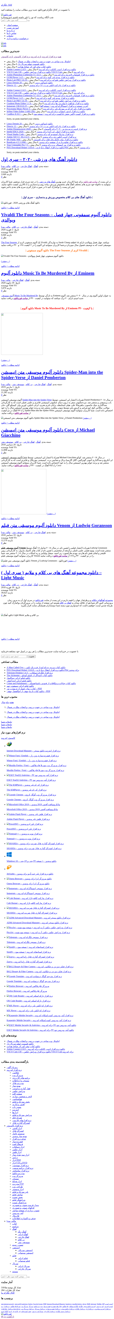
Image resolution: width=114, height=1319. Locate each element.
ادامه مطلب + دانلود (10, 208)
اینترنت (15, 1110)
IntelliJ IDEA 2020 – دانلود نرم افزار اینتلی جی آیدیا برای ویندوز (41, 131)
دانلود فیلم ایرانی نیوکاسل (18, 678)
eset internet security (7, 1304)
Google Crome (38, 1304)
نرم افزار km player (14, 1309)
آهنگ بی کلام (65, 603)
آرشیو (111, 1304)
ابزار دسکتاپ (18, 1147)
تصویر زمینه (17, 1245)
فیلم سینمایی (24, 1261)
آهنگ (36, 166)
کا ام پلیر (15, 1311)
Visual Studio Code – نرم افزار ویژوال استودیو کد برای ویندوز (40, 134)
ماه (7, 702)
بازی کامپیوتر (7, 56)
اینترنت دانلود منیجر (89, 1306)
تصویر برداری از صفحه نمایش (25, 1210)
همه (59, 56)
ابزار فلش (16, 1152)
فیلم (14, 1255)
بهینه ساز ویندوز (19, 1136)
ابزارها (15, 1112)
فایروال (15, 1216)
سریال (15, 1263)
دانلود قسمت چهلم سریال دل (31, 64)
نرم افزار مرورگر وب (27, 1309)
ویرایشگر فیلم (18, 1200)
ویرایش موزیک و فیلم (22, 1115)
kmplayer (69, 1304)
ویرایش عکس (18, 1091)
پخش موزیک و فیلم (21, 1102)
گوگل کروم (4, 1311)
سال (3, 702)
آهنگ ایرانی (23, 1234)
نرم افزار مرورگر (40, 1309)
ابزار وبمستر (18, 1189)
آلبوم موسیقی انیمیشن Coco (14, 457)
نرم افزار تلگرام (80, 1309)
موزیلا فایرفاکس (15, 1306)
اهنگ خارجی (26, 166)
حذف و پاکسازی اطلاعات (24, 1218)
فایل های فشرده (56, 1306)
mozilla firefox (77, 1304)
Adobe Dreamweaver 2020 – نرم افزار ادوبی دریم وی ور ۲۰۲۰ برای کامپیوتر (47, 129)
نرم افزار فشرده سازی (53, 1309)
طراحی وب (17, 1186)
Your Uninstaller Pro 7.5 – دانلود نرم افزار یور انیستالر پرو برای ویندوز (43, 145)
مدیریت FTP (18, 1184)
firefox (30, 1304)
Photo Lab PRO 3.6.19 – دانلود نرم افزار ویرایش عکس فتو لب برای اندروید (46, 80)
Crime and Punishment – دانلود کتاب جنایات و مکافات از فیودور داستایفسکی (41, 683)
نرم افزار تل (90, 1309)
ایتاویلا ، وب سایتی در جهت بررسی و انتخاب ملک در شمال (44, 61)
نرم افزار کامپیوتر (22, 56)
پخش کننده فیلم (26, 1311)
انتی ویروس (100, 1306)
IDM (44, 1304)
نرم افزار (7, 1306)
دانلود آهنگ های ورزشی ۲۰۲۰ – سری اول (39, 159)
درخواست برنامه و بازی (17, 38)
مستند (15, 1271)
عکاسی (15, 1072)
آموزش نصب (13, 28)
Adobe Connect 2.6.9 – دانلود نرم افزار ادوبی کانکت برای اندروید (41, 69)
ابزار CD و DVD (19, 1163)
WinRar (99, 1304)
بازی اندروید (36, 56)
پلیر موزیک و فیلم (20, 1192)
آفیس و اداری (18, 1104)
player (84, 1304)
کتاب (14, 1224)
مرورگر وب (17, 1075)
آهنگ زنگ (22, 1232)
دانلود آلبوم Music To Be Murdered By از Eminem (47, 273)
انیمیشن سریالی (25, 1250)
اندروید (4, 738)
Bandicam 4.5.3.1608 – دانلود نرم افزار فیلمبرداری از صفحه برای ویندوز (45, 142)
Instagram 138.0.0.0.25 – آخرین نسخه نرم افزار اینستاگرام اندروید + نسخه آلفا (47, 106)
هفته (11, 702)
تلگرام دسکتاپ (73, 1306)
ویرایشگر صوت (19, 1202)
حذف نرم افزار (19, 1139)
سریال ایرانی (24, 1266)
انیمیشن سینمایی (25, 1253)
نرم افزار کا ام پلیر (49, 1311)
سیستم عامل (18, 1133)
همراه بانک (17, 1118)
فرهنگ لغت (17, 1144)
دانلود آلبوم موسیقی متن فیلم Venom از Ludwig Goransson (56, 525)
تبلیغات (10, 36)
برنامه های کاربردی (21, 1078)
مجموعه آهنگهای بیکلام (102, 600)
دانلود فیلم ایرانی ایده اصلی (19, 681)
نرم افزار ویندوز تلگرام (63, 1311)
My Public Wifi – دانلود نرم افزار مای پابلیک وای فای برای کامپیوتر (42, 139)
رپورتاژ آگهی (12, 1067)
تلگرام (81, 1306)
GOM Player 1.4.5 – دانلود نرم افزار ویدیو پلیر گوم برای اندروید (40, 77)
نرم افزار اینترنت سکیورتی (102, 1309)
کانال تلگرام (6, 5)
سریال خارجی (24, 1269)
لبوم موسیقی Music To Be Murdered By (19, 295)
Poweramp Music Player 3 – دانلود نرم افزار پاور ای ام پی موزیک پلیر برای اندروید (49, 109)
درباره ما (11, 30)
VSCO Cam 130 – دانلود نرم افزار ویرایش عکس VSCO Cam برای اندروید (46, 72)
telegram (93, 1304)
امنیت (107, 1304)
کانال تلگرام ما (8, 1293)
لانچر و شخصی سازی (22, 1096)
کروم (10, 1311)
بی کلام (15, 166)
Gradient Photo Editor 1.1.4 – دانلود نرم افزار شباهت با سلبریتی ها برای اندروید (48, 103)
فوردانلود (39, 600)
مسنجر (15, 1179)
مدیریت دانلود (18, 1173)
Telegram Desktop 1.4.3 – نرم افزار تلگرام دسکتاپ (30, 673)
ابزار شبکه (17, 1181)
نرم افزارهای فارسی (21, 1120)
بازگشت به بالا (7, 1316)
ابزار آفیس (17, 1128)
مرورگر (31, 1306)
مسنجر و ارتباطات (20, 1080)
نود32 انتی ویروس (37, 1311)
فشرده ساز (17, 1141)
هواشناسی (17, 1099)
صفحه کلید (17, 1094)
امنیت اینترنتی (108, 1306)
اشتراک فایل (18, 1131)
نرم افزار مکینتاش (20, 1171)
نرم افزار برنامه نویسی (22, 1168)
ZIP (103, 1304)
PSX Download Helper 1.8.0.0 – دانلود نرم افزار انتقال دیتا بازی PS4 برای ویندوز (48, 147)
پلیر (19, 1311)
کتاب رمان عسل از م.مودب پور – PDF (24, 688)
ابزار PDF (16, 1160)
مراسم (15, 1226)
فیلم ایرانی (23, 1258)
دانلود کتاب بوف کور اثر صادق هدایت (34, 67)
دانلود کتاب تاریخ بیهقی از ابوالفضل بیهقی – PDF (28, 691)
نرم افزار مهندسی (20, 1165)
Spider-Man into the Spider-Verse (37, 400)
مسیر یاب (16, 1107)
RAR (88, 1304)
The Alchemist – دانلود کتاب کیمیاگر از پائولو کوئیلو (29, 675)
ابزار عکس (17, 1149)
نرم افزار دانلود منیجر (68, 1309)
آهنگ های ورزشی (47, 182)
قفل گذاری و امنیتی (21, 1088)
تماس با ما (11, 33)
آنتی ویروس (17, 1213)
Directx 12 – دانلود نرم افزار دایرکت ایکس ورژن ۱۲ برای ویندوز (41, 85)
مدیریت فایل (18, 1083)
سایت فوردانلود (90, 182)
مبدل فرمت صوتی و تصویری (25, 1205)
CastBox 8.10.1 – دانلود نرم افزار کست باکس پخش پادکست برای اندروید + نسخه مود (51, 114)
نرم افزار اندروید (49, 56)
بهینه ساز (16, 1086)
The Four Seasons (9, 242)
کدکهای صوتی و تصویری (23, 1208)
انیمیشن (16, 1247)
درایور (15, 1157)
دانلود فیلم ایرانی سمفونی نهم (20, 686)
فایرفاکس (65, 1306)
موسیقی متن (18, 384)
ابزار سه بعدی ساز (20, 1155)
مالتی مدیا (5, 166)
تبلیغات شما (6, 722)
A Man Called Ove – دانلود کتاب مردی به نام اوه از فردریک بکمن (36, 667)
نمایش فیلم (17, 1194)
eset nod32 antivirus (21, 1304)
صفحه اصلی (12, 25)
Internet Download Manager (56, 1304)
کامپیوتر (11, 738)
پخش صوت (17, 1197)
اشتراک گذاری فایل (21, 1123)
